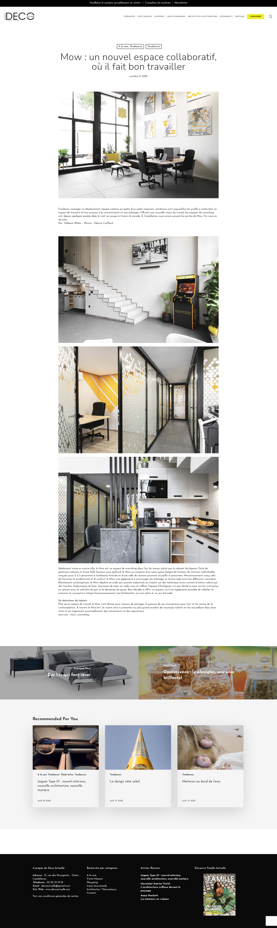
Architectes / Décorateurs (101, 889)
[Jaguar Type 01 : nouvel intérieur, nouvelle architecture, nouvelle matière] (66, 766)
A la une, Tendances (130, 46)
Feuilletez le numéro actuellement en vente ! (115, 3)
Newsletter (181, 3)
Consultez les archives (158, 3)
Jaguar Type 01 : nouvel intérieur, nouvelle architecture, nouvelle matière (164, 877)
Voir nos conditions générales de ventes (55, 896)
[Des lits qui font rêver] (69, 672)
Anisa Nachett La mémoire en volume (155, 897)
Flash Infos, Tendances (73, 775)
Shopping (92, 882)
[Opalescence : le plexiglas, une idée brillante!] (207, 672)
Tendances (153, 46)
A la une (91, 875)
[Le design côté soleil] (138, 766)
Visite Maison (95, 879)
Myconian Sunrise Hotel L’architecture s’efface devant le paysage (160, 887)
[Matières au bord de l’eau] (210, 766)
